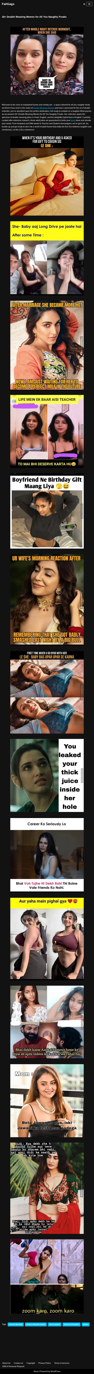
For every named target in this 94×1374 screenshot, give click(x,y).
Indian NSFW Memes (71, 1324)
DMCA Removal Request (13, 1366)
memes (85, 1324)
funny (73, 120)
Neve (36, 1371)
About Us (6, 1363)
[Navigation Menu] (89, 4)
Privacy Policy (44, 1363)
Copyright (31, 1363)
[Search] (84, 4)
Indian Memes (54, 1324)
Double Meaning (16, 1324)
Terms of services (61, 1363)
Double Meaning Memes (43, 108)
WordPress (55, 1371)
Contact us (18, 1363)
